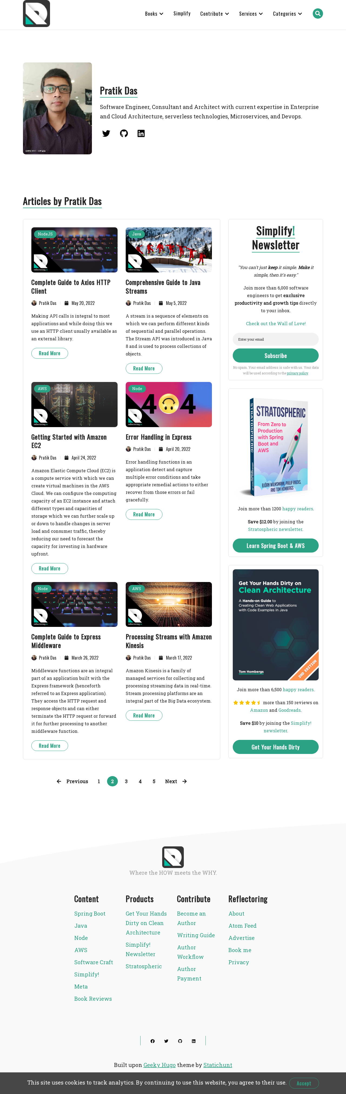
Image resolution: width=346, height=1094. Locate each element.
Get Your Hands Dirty (276, 747)
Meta (81, 986)
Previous (77, 781)
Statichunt (218, 1064)
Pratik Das (47, 303)
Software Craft (93, 962)
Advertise (241, 937)
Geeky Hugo (160, 1064)
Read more (50, 353)
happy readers (297, 508)
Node (137, 388)
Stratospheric (144, 966)
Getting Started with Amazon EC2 (69, 441)
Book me (239, 949)
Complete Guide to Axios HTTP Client (71, 286)
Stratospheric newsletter (275, 529)
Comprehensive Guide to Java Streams (163, 286)
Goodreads (289, 710)
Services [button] (248, 13)
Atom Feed (242, 925)
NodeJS (45, 234)
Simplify (182, 13)
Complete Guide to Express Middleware (66, 640)
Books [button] (152, 13)
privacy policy (297, 373)
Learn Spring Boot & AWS (276, 545)
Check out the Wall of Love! (276, 323)
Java (136, 234)
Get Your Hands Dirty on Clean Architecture (146, 923)
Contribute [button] (212, 13)
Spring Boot (89, 913)
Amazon (259, 710)
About (236, 913)
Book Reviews (93, 998)
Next (171, 781)
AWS (42, 388)
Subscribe (276, 355)
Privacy (238, 962)
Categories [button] (285, 13)
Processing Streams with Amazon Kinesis (169, 640)
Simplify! (86, 974)
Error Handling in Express (159, 436)
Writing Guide (196, 935)
